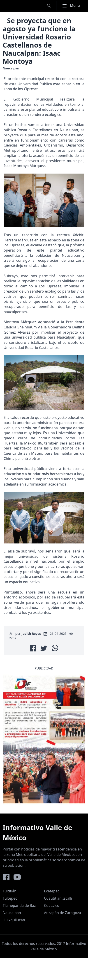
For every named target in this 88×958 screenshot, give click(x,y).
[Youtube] (17, 877)
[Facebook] (6, 877)
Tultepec (10, 898)
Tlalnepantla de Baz (19, 905)
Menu (73, 5)
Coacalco (51, 905)
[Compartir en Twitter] (43, 648)
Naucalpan (12, 912)
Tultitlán (9, 891)
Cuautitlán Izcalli (58, 898)
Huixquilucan (14, 919)
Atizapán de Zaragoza (62, 912)
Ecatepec (51, 891)
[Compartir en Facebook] (33, 648)
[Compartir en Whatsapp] (55, 648)
